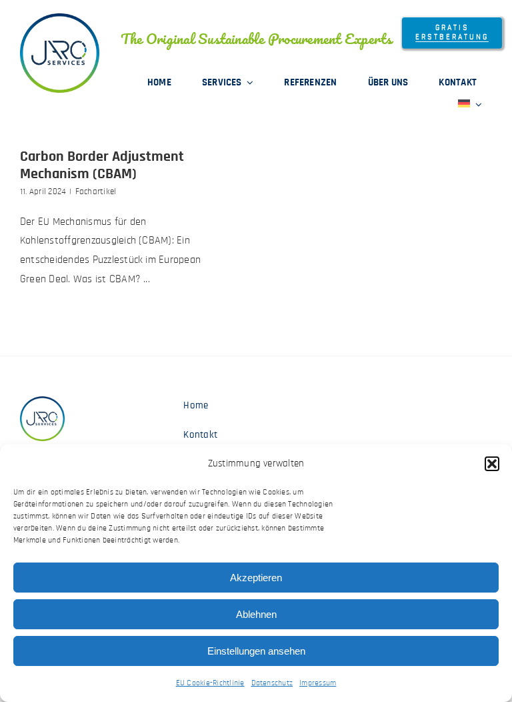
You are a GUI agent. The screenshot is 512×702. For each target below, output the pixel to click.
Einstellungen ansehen (256, 651)
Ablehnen (256, 614)
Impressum (317, 683)
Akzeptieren (256, 577)
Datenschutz (272, 683)
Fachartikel (96, 192)
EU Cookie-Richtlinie (210, 683)
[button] (492, 463)
